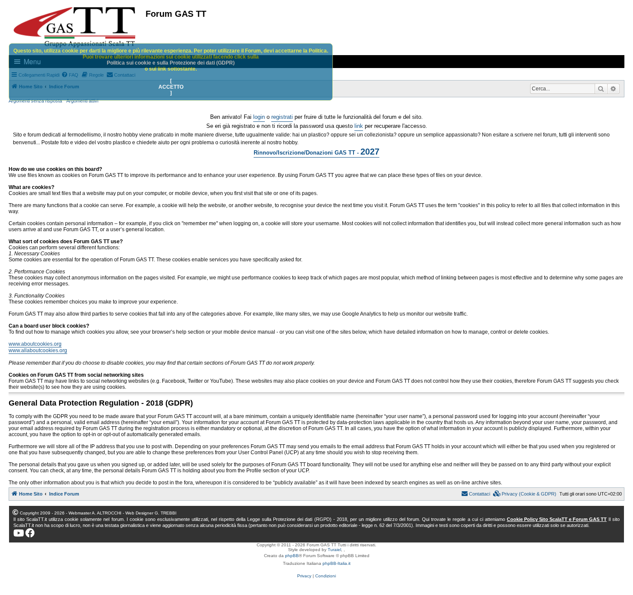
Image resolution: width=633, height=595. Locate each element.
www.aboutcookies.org (35, 344)
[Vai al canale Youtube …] (18, 533)
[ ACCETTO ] (170, 87)
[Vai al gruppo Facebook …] (30, 533)
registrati (282, 117)
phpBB (292, 555)
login (259, 117)
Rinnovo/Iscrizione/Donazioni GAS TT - (316, 151)
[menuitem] (525, 494)
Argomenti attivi (82, 100)
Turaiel (334, 549)
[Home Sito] (75, 27)
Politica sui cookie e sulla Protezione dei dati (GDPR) (171, 63)
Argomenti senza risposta (35, 100)
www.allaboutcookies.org (38, 350)
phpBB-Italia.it (337, 563)
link (358, 126)
